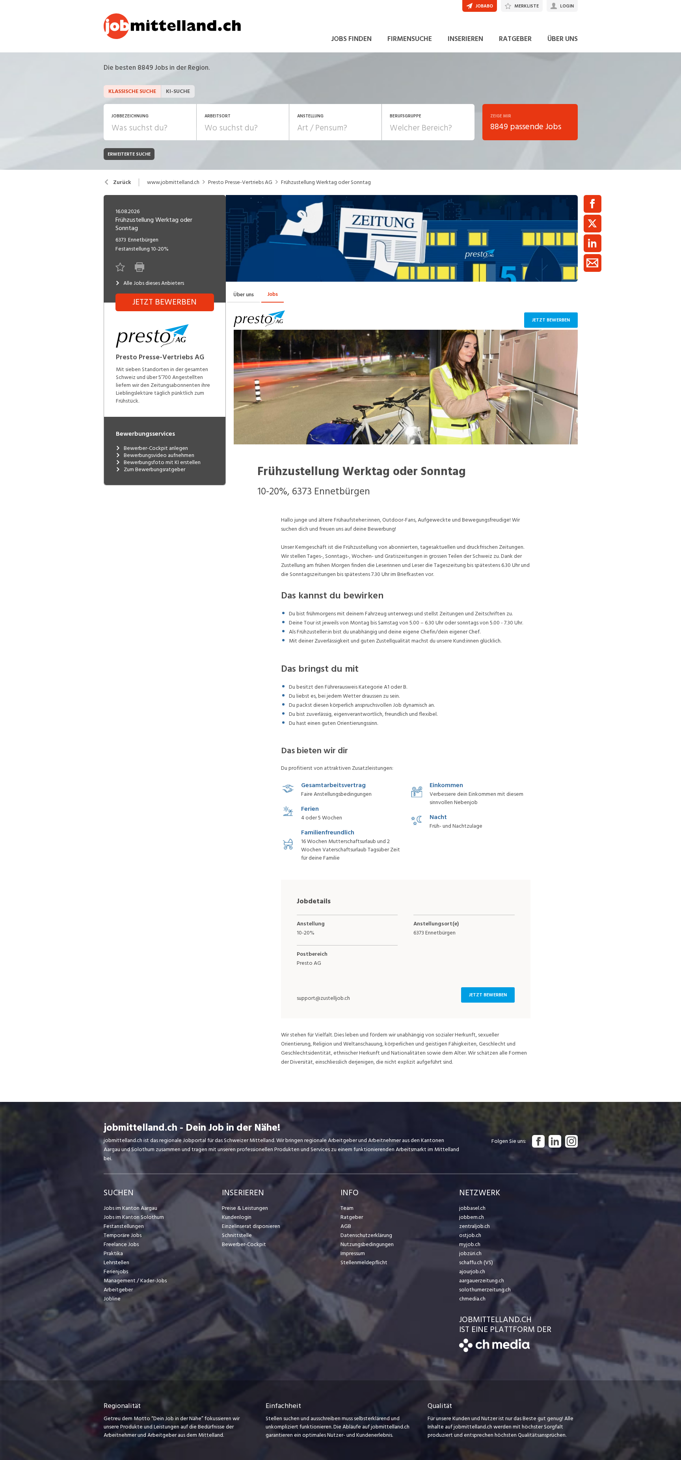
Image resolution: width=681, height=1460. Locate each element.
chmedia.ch (472, 1298)
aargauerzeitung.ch (481, 1280)
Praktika (113, 1253)
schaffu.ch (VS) (476, 1262)
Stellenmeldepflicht (363, 1262)
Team (347, 1208)
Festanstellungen (124, 1226)
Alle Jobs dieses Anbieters (153, 283)
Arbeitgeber (118, 1289)
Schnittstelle (237, 1235)
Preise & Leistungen (245, 1208)
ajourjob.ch (472, 1271)
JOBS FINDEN (351, 39)
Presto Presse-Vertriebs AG (240, 182)
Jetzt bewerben (551, 320)
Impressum (352, 1253)
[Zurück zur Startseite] (494, 1350)
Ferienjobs (116, 1271)
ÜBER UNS (562, 39)
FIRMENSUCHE (409, 39)
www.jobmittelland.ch (173, 182)
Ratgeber (351, 1217)
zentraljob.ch (474, 1226)
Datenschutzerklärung (366, 1235)
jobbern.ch (471, 1217)
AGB (345, 1226)
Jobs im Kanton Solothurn (134, 1217)
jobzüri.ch (470, 1253)
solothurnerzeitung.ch (485, 1289)
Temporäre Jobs (122, 1235)
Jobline (112, 1298)
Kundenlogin (236, 1217)
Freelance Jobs (121, 1244)
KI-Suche (178, 91)
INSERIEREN (465, 39)
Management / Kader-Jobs (135, 1280)
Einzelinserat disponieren (251, 1226)
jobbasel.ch (472, 1208)
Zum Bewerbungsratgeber (154, 469)
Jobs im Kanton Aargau (130, 1208)
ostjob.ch (470, 1235)
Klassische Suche (132, 91)
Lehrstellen (116, 1262)
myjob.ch (469, 1244)
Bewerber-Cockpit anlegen (156, 448)
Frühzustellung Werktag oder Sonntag (326, 182)
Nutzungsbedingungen (367, 1244)
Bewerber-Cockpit (244, 1244)
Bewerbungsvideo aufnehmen (159, 455)
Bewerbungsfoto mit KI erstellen (162, 462)
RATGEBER (515, 39)
